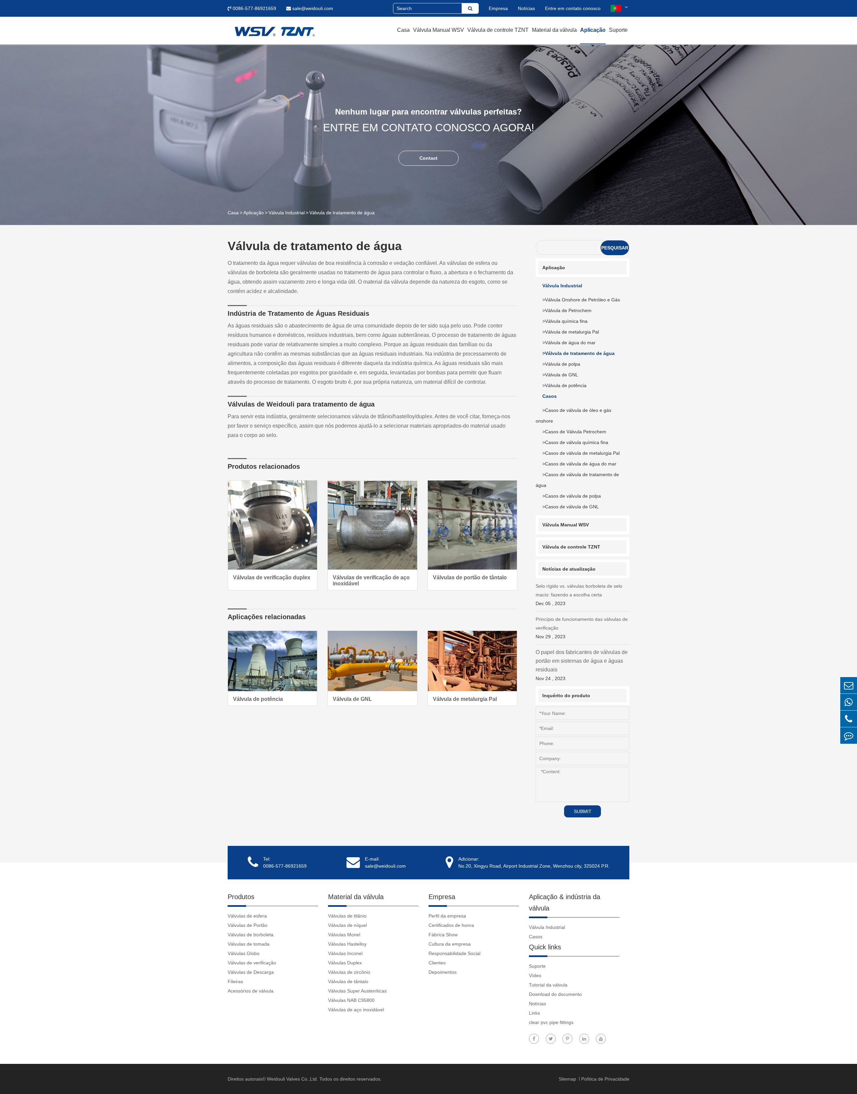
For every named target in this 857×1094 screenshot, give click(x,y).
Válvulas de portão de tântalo (470, 577)
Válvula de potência (258, 699)
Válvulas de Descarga (251, 972)
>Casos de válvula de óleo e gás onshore (573, 416)
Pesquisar (614, 247)
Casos (549, 396)
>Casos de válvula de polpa (571, 496)
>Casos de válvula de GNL (570, 506)
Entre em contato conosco (573, 8)
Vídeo (535, 975)
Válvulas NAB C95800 (351, 1000)
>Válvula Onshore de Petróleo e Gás (581, 299)
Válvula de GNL (352, 699)
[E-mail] (848, 685)
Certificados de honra (451, 925)
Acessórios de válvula (251, 991)
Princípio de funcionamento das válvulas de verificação (582, 627)
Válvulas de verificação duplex (271, 577)
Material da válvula (554, 30)
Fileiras (235, 981)
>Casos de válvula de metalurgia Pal (581, 453)
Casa (403, 30)
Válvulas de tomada (248, 944)
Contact (428, 158)
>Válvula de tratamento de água (578, 353)
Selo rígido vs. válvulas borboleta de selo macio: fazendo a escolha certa (579, 594)
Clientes (437, 962)
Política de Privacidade (605, 1079)
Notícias (526, 8)
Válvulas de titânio (347, 916)
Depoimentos (442, 972)
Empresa (498, 8)
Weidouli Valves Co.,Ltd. (292, 1079)
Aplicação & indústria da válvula (564, 902)
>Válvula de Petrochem (567, 310)
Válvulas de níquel (347, 925)
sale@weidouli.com (312, 8)
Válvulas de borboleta (251, 934)
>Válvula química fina (565, 321)
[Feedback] (848, 735)
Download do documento (555, 994)
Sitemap (568, 1079)
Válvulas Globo (243, 953)
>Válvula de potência (564, 385)
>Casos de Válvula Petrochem (574, 431)
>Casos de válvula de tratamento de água (577, 480)
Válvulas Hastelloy (347, 944)
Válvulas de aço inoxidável (356, 1009)
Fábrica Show (443, 934)
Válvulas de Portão (247, 925)
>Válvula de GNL (560, 374)
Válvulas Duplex (345, 962)
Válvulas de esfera (247, 916)
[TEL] (848, 719)
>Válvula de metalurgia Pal (570, 332)
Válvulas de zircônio (349, 972)
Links (534, 1013)
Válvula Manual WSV (438, 30)
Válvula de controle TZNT (498, 30)
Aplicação (593, 30)
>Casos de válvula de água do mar (579, 463)
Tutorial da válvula (548, 985)
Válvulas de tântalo (348, 981)
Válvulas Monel (344, 934)
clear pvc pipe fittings (551, 1022)
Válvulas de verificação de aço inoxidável (371, 580)
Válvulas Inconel (345, 953)
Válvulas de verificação (252, 962)
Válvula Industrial (286, 212)
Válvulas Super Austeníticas (357, 991)
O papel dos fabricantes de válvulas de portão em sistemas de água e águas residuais (582, 665)
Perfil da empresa (447, 916)
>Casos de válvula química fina (575, 442)
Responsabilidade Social (454, 953)
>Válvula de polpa (561, 364)
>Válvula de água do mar (569, 342)
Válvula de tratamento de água (342, 212)
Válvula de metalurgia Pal (465, 699)
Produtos (241, 896)
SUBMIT (583, 811)
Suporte (618, 30)
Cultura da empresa (449, 944)
